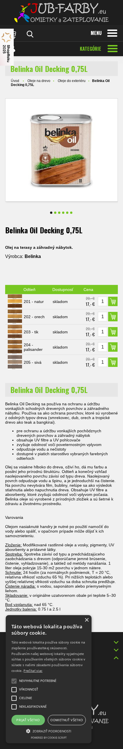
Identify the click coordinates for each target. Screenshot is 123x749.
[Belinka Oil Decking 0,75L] (61, 150)
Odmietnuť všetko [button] (66, 720)
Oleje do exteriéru (72, 81)
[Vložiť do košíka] (113, 301)
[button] (48, 730)
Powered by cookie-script (49, 738)
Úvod (15, 81)
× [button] (86, 620)
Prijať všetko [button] (28, 720)
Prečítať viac (32, 670)
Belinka (33, 256)
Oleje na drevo (38, 81)
